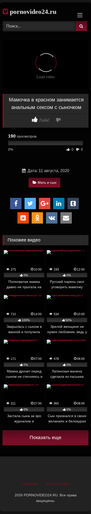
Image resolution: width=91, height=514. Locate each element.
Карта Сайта (58, 484)
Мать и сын (47, 182)
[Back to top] (75, 499)
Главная (29, 484)
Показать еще (45, 437)
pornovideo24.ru (32, 11)
